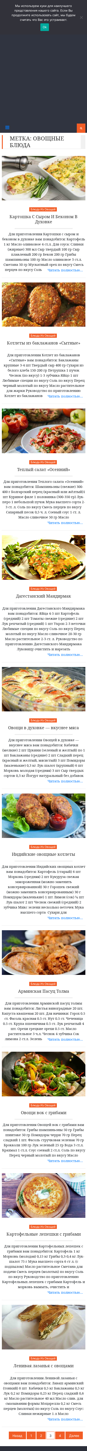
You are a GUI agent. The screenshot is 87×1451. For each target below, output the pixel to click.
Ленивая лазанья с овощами (43, 1365)
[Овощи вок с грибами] (43, 1074)
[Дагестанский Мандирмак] (43, 557)
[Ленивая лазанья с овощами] (43, 1327)
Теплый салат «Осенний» (43, 469)
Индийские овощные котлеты (43, 854)
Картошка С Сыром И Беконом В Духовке (43, 219)
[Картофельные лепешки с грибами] (43, 1195)
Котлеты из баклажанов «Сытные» (43, 343)
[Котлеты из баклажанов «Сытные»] (43, 304)
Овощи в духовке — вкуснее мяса (43, 727)
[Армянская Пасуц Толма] (43, 952)
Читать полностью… (65, 270)
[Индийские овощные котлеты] (43, 816)
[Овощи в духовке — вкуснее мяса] (43, 689)
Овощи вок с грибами (43, 1112)
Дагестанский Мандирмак (43, 596)
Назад (17, 1436)
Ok (45, 27)
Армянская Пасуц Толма (43, 991)
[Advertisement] (43, 77)
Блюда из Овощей (43, 209)
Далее (74, 1436)
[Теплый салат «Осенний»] (43, 431)
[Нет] (81, 17)
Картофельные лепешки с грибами (43, 1234)
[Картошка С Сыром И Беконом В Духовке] (43, 178)
